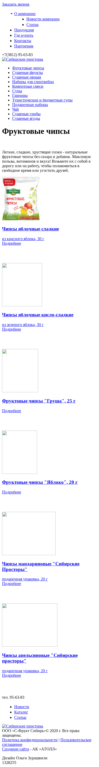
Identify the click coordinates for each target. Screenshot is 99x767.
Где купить (23, 35)
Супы (17, 91)
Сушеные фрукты (27, 72)
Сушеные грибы (26, 114)
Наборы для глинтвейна (33, 82)
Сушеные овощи (26, 77)
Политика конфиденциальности (30, 740)
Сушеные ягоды (26, 118)
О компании (25, 13)
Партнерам (23, 46)
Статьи (32, 24)
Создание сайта (15, 749)
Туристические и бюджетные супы (42, 100)
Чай (15, 109)
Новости (21, 707)
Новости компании (43, 19)
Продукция (24, 30)
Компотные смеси (27, 86)
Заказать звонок (15, 4)
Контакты (22, 40)
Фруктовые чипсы (28, 68)
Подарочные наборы (30, 104)
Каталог (21, 712)
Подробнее (11, 243)
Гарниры (20, 95)
